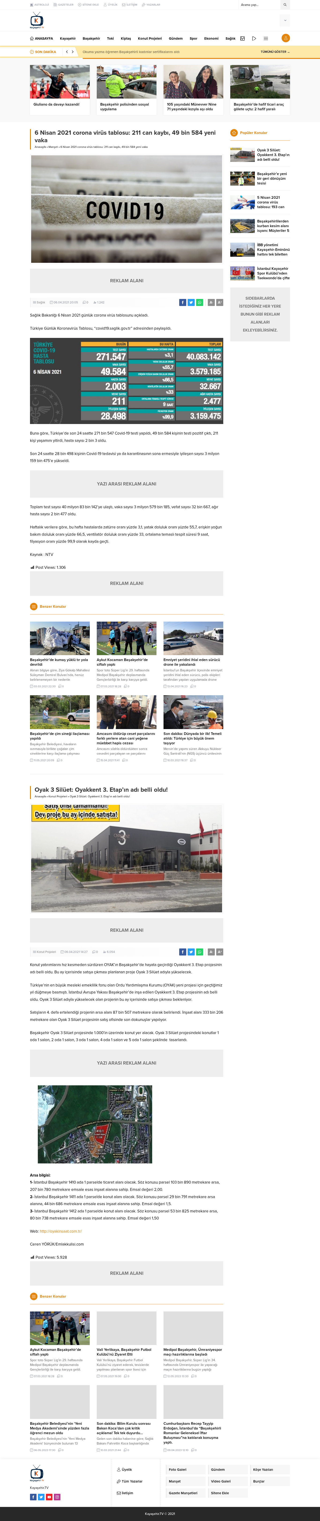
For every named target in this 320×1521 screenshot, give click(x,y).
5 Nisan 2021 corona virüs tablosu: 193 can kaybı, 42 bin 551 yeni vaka (271, 207)
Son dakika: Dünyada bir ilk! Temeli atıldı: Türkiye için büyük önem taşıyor (193, 738)
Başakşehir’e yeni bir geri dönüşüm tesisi (272, 179)
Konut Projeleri (57, 796)
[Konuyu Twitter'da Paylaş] (191, 302)
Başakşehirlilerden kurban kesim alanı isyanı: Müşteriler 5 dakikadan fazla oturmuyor (273, 230)
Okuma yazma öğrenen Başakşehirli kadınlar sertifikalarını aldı (131, 52)
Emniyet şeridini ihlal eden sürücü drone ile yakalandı (192, 662)
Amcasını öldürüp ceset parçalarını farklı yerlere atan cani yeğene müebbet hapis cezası (126, 738)
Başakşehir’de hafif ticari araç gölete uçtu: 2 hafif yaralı (259, 106)
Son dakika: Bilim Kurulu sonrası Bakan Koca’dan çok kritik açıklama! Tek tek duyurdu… (124, 1428)
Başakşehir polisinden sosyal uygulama (124, 106)
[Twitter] (41, 1497)
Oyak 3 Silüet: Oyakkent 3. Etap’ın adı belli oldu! (273, 155)
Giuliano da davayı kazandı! (56, 104)
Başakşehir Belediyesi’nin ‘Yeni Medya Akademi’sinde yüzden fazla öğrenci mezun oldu (59, 1428)
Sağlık (41, 302)
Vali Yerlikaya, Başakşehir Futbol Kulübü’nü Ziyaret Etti (124, 1352)
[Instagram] (57, 1497)
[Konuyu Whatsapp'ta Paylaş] (199, 302)
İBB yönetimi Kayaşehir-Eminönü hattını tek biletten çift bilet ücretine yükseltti (273, 254)
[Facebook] (33, 1497)
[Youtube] (49, 1497)
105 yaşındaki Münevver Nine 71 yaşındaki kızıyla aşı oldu (191, 106)
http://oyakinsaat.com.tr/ (61, 1231)
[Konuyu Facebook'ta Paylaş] (182, 302)
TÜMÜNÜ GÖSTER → (275, 52)
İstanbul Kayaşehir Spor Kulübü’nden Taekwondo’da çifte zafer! (273, 275)
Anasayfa (40, 147)
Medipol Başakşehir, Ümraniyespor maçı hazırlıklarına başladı (193, 1352)
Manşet (53, 147)
